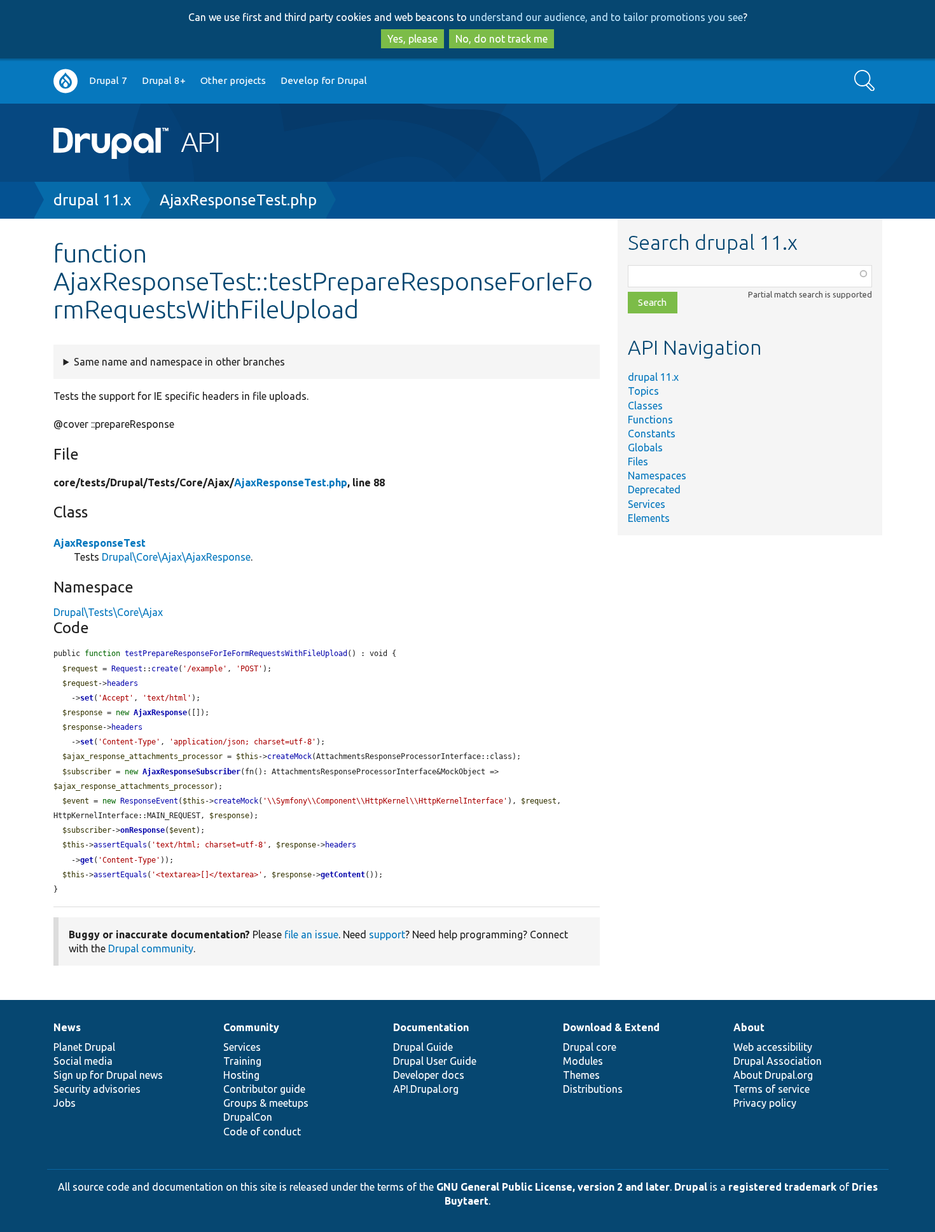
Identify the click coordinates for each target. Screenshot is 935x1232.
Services (646, 504)
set (87, 698)
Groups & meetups (265, 1103)
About (749, 1027)
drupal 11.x (92, 200)
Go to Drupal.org (65, 81)
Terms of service (771, 1089)
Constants (651, 433)
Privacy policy (764, 1103)
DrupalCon (247, 1117)
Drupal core (589, 1047)
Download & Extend (611, 1027)
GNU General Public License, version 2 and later (553, 1187)
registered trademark (782, 1187)
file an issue (311, 934)
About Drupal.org (773, 1075)
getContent (343, 874)
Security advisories (97, 1089)
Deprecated (654, 489)
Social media (83, 1061)
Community (251, 1027)
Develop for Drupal (323, 80)
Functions (650, 419)
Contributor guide (264, 1089)
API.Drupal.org (426, 1089)
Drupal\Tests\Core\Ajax (108, 612)
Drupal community (150, 948)
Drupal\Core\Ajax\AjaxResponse (176, 557)
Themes (581, 1075)
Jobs (64, 1103)
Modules (583, 1061)
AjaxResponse (160, 712)
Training (242, 1061)
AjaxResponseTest (99, 543)
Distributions (593, 1089)
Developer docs (428, 1075)
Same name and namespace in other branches (179, 361)
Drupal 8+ (164, 80)
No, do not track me (501, 38)
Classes (645, 405)
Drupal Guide (423, 1047)
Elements (649, 518)
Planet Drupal (84, 1047)
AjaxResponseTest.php (238, 200)
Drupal (690, 1187)
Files (638, 461)
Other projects (233, 80)
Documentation (431, 1027)
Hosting (241, 1075)
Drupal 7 (108, 80)
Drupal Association (777, 1061)
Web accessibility (772, 1047)
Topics (643, 391)
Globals (645, 447)
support (387, 934)
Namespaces (657, 475)
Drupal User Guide (434, 1061)
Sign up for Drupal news (108, 1075)
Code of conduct (262, 1131)
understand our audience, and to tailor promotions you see (606, 17)
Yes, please (412, 38)
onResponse (142, 830)
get (87, 860)
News (67, 1027)
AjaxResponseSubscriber (191, 771)
